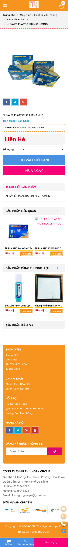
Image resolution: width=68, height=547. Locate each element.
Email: (7, 495)
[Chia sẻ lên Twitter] (15, 102)
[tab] (34, 187)
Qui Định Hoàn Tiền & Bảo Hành (25, 408)
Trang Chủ (12, 354)
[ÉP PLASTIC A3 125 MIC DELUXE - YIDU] (49, 231)
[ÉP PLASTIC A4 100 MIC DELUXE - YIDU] (19, 231)
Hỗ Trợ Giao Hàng (16, 403)
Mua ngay (51, 542)
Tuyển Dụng (13, 368)
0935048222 (21, 486)
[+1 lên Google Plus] (23, 102)
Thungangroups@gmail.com (30, 495)
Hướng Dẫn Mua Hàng (19, 413)
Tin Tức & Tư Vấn (16, 364)
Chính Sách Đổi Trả (17, 388)
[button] (34, 187)
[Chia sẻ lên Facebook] (6, 102)
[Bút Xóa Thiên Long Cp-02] (19, 288)
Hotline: (7, 486)
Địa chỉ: (7, 477)
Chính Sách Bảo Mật (18, 384)
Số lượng (8, 149)
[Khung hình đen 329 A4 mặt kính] (49, 288)
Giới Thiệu (12, 359)
